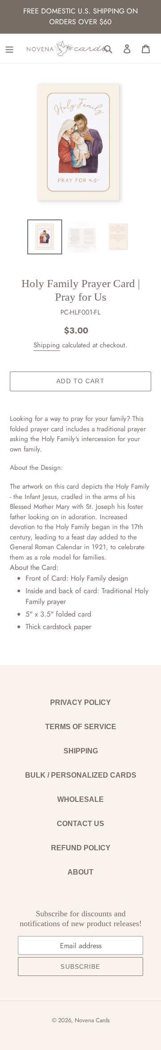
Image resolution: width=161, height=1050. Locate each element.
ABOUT (80, 872)
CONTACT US (80, 823)
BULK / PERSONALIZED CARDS (80, 775)
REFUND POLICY (80, 848)
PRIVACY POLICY (80, 702)
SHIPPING (81, 751)
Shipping (47, 345)
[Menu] (9, 48)
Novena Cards (92, 1020)
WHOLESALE (80, 799)
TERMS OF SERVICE (80, 727)
